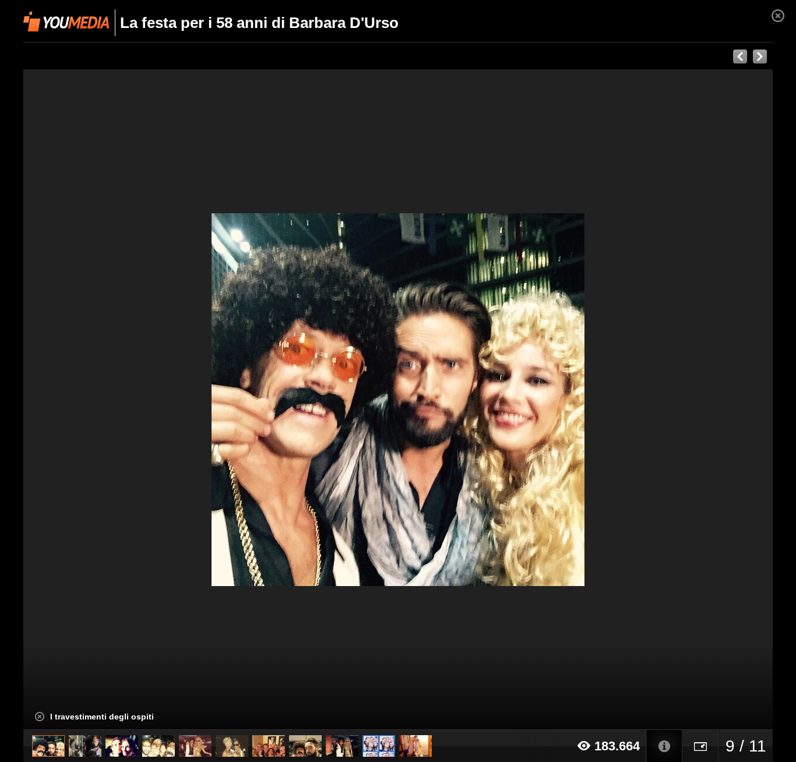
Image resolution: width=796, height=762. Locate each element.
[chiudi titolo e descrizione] (39, 716)
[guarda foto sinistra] (98, 399)
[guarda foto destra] (473, 399)
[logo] (66, 21)
